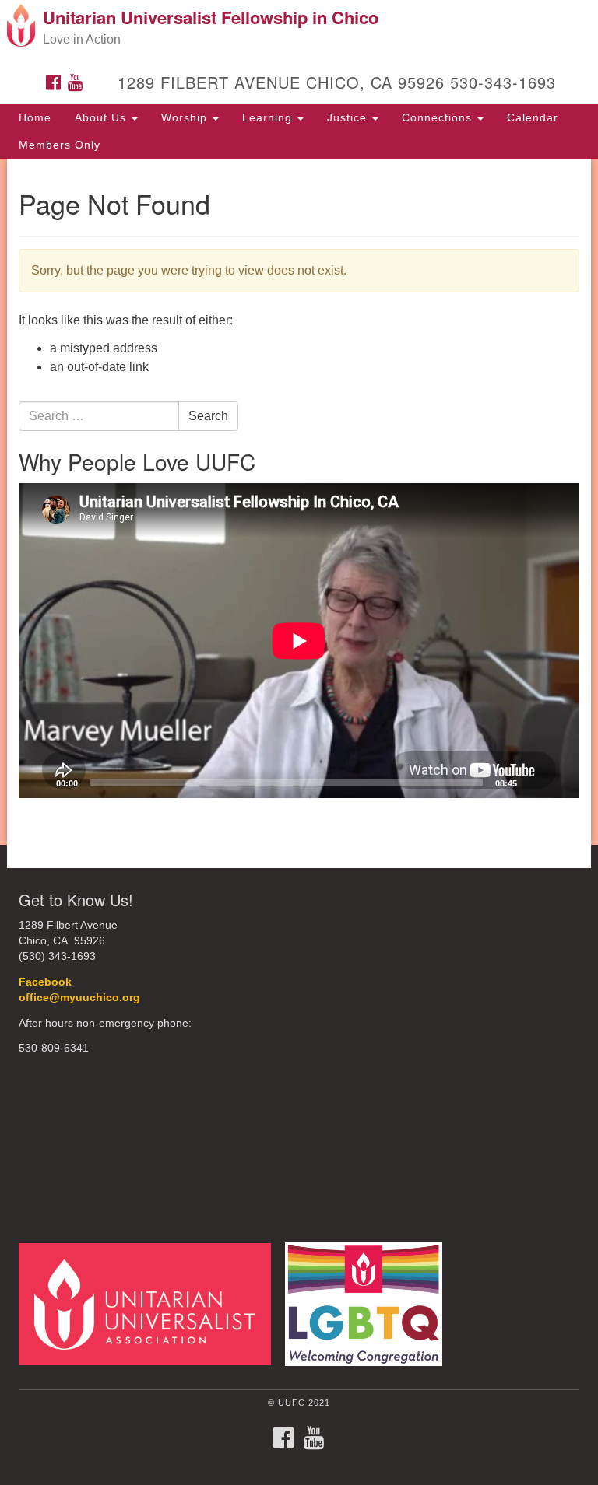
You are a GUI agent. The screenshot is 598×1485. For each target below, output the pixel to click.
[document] (299, 502)
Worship (186, 117)
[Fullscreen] (559, 782)
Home (35, 117)
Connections (439, 117)
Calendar (532, 117)
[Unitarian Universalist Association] (150, 1303)
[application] (299, 640)
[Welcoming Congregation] (369, 1303)
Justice (349, 117)
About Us (102, 117)
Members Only (59, 144)
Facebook (47, 982)
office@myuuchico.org (79, 997)
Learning (269, 117)
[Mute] (534, 782)
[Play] (39, 782)
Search (208, 415)
